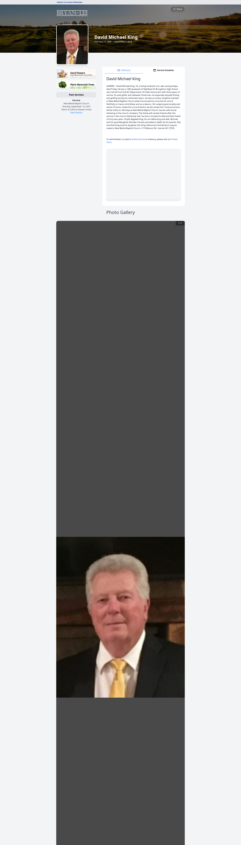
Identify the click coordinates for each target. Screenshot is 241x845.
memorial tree (138, 139)
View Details (76, 112)
